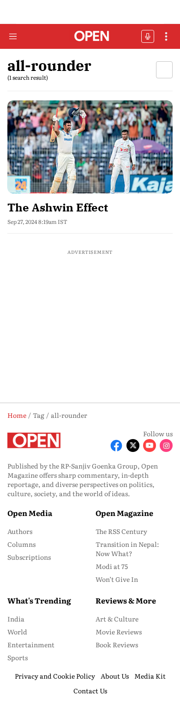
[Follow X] (132, 445)
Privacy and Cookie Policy (55, 675)
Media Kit (150, 675)
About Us (115, 675)
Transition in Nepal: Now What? (127, 548)
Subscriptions (29, 557)
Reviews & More (126, 600)
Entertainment (30, 644)
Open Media (29, 512)
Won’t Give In (117, 579)
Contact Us (90, 690)
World (17, 631)
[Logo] (90, 36)
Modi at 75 (112, 566)
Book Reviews (117, 644)
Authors (19, 531)
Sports (17, 657)
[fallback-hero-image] (90, 146)
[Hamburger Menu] (12, 36)
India (15, 618)
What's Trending (39, 600)
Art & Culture (117, 618)
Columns (21, 544)
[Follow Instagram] (166, 445)
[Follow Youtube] (149, 445)
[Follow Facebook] (116, 445)
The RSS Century (121, 531)
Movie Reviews (119, 631)
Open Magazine (124, 512)
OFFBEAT (147, 36)
